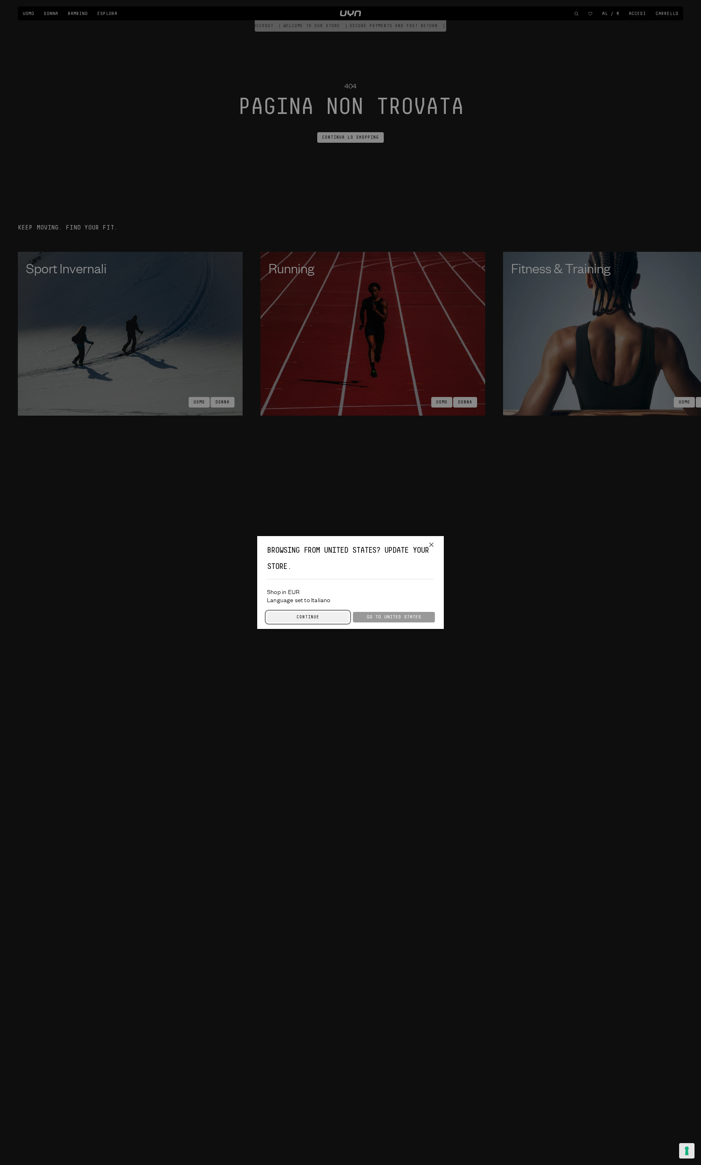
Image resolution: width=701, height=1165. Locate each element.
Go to (394, 617)
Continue (308, 617)
